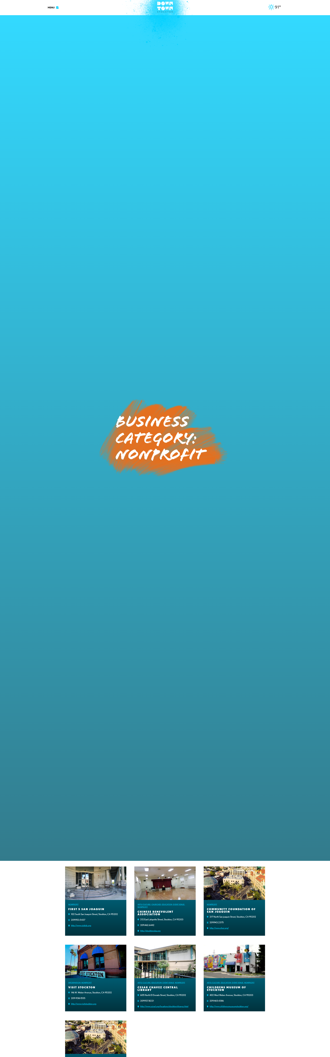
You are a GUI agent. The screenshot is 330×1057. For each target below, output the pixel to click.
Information (74, 983)
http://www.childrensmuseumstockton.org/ (229, 1006)
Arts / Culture (144, 904)
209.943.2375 (217, 922)
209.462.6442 (147, 925)
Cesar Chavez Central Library (158, 989)
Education (167, 904)
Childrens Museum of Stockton (226, 989)
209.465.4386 (217, 1000)
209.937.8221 (147, 1000)
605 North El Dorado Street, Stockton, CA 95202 (163, 995)
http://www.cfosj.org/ (219, 928)
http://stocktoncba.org (150, 930)
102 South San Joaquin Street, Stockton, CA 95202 (94, 914)
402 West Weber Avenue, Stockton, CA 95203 (231, 995)
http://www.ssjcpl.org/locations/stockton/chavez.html (164, 1006)
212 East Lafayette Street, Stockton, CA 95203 (161, 919)
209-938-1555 (78, 998)
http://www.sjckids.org (81, 925)
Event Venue (178, 904)
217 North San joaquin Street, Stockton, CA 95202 (233, 916)
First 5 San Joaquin (86, 909)
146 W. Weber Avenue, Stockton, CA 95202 (91, 992)
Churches (156, 904)
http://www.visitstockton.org (83, 1003)
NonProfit (73, 904)
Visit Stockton (81, 987)
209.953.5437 (78, 919)
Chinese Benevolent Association (155, 913)
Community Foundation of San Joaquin (231, 910)
